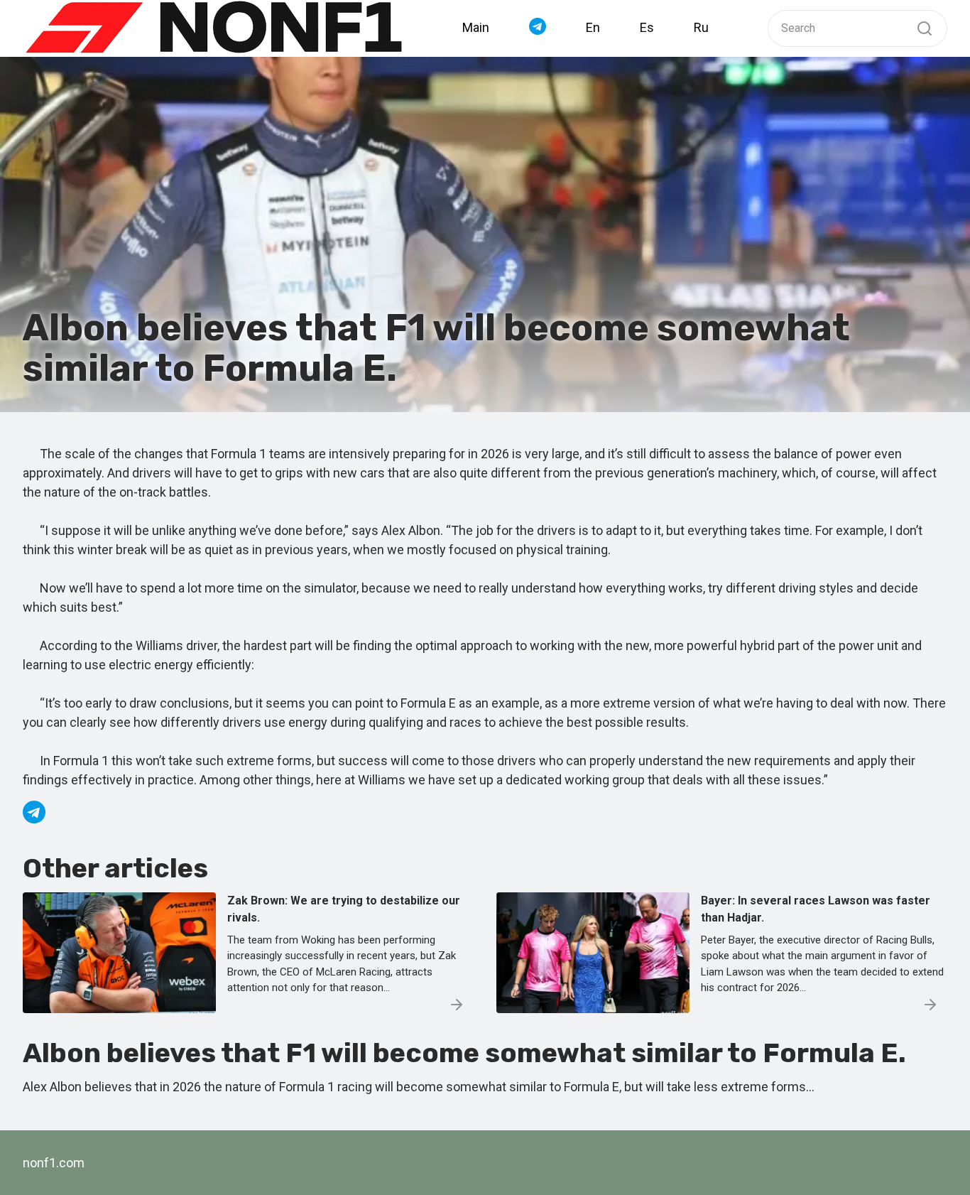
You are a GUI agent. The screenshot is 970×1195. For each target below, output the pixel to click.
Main (475, 27)
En (593, 27)
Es (647, 27)
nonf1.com (54, 1162)
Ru (701, 27)
